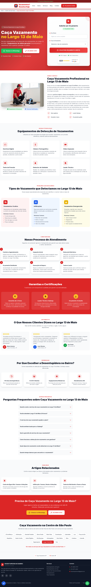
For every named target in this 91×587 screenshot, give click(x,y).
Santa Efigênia (29, 538)
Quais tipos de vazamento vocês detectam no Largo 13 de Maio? (40, 446)
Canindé (82, 538)
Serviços (45, 5)
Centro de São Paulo (10, 10)
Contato (57, 5)
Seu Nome (53, 33)
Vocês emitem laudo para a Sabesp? (31, 426)
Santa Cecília (18, 538)
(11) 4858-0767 (32, 51)
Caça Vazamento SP (41, 555)
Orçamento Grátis (70, 5)
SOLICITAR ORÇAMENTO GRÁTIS (69, 50)
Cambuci (74, 538)
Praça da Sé (82, 534)
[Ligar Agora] (4, 583)
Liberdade (67, 534)
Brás (67, 538)
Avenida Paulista (29, 534)
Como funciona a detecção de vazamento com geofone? (37, 439)
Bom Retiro (60, 538)
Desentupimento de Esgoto (53, 566)
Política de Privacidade (74, 582)
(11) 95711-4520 (74, 569)
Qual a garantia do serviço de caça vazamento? (35, 433)
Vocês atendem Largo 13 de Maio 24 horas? (33, 413)
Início (33, 5)
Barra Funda (40, 534)
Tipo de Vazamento (56, 40)
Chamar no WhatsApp (13, 51)
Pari (57, 542)
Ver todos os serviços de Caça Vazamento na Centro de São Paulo (45, 546)
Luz (75, 534)
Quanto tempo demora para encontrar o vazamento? (36, 452)
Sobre (39, 5)
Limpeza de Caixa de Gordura (54, 570)
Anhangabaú (50, 538)
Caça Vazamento (51, 574)
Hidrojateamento (50, 572)
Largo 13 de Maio (47, 542)
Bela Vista (49, 534)
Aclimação (19, 534)
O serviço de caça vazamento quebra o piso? (34, 420)
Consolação (58, 534)
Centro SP (53, 555)
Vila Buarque (40, 538)
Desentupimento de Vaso (53, 568)
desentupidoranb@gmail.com (78, 571)
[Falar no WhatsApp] (87, 583)
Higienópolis (36, 542)
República (9, 538)
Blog (51, 5)
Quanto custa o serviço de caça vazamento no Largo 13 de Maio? (40, 407)
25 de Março (9, 534)
